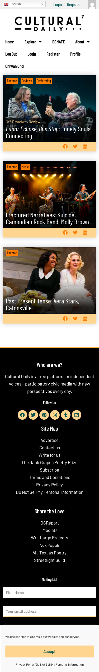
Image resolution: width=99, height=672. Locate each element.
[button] (65, 146)
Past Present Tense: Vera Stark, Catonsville (42, 304)
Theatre (12, 80)
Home (9, 41)
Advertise (49, 440)
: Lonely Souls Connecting (48, 132)
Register (73, 4)
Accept (49, 651)
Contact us (49, 447)
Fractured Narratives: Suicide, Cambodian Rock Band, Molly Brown (47, 218)
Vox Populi (49, 545)
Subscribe (49, 469)
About (79, 41)
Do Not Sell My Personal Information (49, 492)
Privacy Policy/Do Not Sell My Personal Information (50, 664)
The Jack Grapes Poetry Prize (49, 462)
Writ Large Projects (49, 537)
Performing (44, 80)
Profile (75, 53)
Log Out (11, 53)
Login (57, 4)
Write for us (49, 455)
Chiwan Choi (14, 66)
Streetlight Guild (49, 560)
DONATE (58, 41)
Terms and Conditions (49, 477)
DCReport (49, 522)
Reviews (27, 80)
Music (25, 166)
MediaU (50, 530)
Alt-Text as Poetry (49, 552)
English (14, 4)
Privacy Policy (49, 484)
